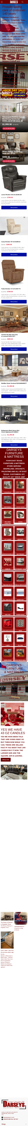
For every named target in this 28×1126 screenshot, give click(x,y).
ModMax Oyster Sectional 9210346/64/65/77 (14, 383)
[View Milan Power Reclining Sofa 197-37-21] (14, 148)
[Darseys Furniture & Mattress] (13, 2)
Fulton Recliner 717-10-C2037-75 (10, 288)
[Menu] (2, 2)
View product (14, 207)
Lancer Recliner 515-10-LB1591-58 (11, 194)
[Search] (22, 2)
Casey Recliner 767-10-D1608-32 (10, 241)
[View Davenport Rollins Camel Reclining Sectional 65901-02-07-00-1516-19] (14, 116)
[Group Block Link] (8, 486)
